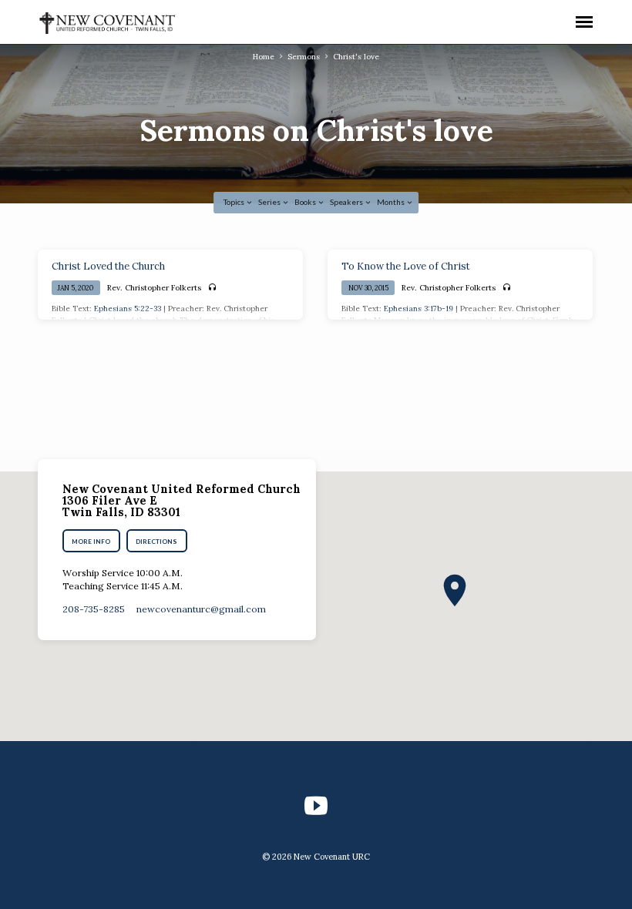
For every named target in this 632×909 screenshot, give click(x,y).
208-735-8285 (93, 609)
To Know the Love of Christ (405, 266)
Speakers (347, 201)
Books (306, 201)
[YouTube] (316, 805)
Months (391, 201)
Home (263, 57)
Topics (235, 201)
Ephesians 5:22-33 (127, 309)
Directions (156, 541)
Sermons (303, 57)
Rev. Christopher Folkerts (154, 288)
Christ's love (356, 57)
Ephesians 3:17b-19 (418, 309)
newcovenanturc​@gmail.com (201, 609)
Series (270, 201)
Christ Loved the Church (108, 266)
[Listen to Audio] (212, 287)
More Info (91, 541)
